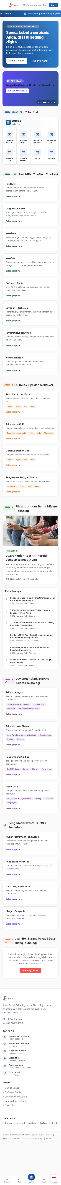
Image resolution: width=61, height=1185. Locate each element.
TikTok (43, 1123)
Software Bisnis (13, 1092)
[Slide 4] (48, 102)
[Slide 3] (44, 102)
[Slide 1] (38, 102)
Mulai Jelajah (16, 60)
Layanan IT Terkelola (16, 1096)
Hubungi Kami (40, 60)
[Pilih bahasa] (54, 1178)
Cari (53, 5)
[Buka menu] (4, 5)
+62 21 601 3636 (14, 1023)
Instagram (7, 1123)
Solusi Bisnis (11, 1105)
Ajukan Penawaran (17, 91)
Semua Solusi (12, 1088)
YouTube (32, 1123)
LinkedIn (53, 1123)
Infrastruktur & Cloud (15, 1101)
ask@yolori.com (14, 1019)
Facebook (20, 1123)
